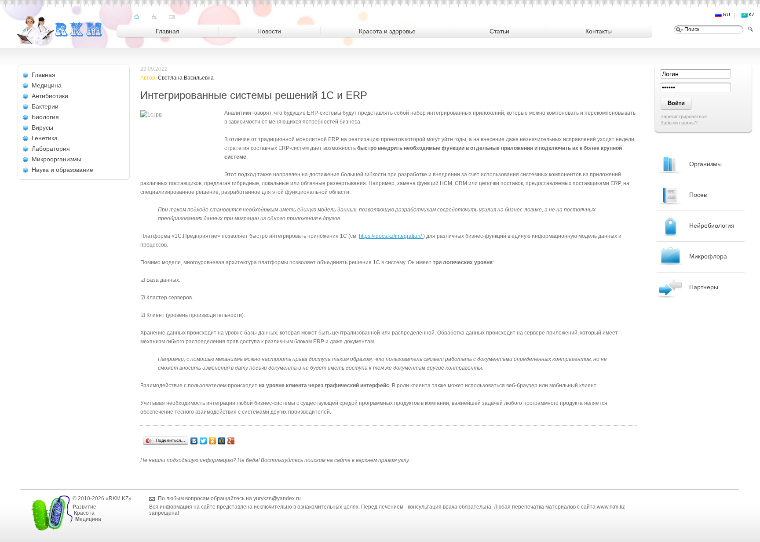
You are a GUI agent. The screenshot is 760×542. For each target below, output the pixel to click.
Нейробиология (711, 225)
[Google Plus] (231, 441)
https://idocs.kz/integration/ (391, 236)
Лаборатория (51, 148)
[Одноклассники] (212, 441)
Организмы (705, 163)
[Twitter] (203, 441)
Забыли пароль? (679, 122)
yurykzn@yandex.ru (277, 498)
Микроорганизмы (56, 159)
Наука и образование (62, 169)
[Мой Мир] (222, 441)
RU (726, 14)
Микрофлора (708, 256)
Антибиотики (50, 95)
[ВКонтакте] (194, 441)
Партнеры (703, 287)
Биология (45, 116)
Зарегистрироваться (684, 116)
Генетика (45, 138)
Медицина (47, 85)
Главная (43, 74)
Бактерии (45, 106)
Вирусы (42, 127)
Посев (698, 194)
